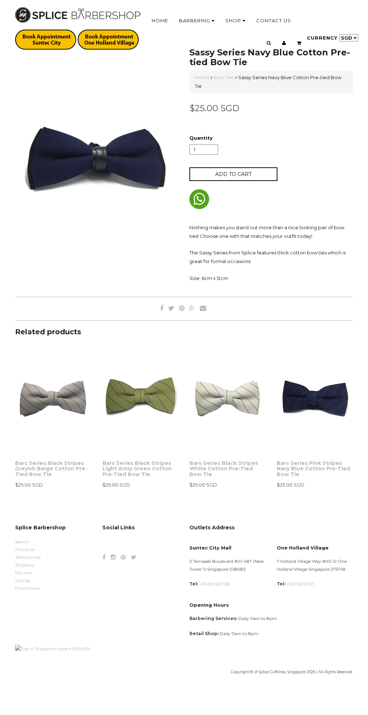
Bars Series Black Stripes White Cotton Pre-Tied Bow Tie (223, 469)
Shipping (24, 564)
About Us (24, 549)
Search (22, 541)
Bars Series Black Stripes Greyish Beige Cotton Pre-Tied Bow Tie (51, 469)
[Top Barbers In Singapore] (53, 648)
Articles (22, 580)
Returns (23, 572)
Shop (234, 20)
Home (160, 20)
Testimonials (28, 557)
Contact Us (273, 20)
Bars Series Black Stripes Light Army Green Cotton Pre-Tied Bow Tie (137, 469)
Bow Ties (223, 77)
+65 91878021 (300, 584)
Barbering (195, 20)
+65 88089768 (214, 584)
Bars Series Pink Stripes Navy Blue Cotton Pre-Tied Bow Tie (313, 469)
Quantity (201, 138)
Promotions (27, 588)
